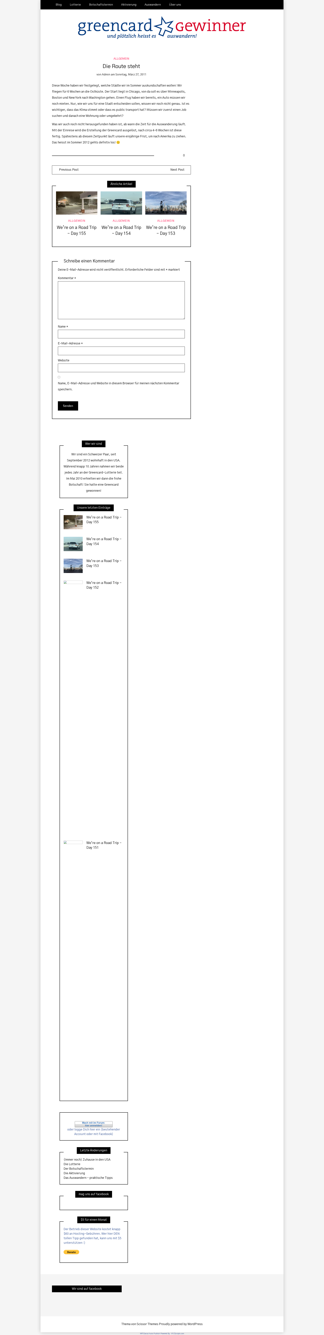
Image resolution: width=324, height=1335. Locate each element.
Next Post (177, 169)
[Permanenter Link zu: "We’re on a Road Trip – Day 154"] (121, 203)
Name (63, 326)
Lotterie (75, 4)
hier (92, 1129)
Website (63, 360)
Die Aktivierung (74, 1173)
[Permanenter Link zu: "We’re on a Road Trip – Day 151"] (73, 966)
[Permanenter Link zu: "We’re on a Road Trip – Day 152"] (73, 706)
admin (106, 74)
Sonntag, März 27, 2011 (130, 74)
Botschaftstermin (101, 4)
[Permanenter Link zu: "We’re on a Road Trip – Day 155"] (76, 203)
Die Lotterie (72, 1164)
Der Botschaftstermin (79, 1168)
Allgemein (121, 58)
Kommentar (67, 278)
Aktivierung (128, 4)
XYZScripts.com (177, 1333)
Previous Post (68, 169)
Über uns (175, 4)
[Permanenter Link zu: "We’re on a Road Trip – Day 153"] (166, 203)
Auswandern (153, 4)
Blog (59, 4)
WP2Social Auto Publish (150, 1333)
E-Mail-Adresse (70, 343)
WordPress (195, 1324)
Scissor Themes (147, 1324)
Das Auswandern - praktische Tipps (88, 1177)
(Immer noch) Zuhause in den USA (87, 1159)
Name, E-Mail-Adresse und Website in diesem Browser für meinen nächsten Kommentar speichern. (118, 386)
